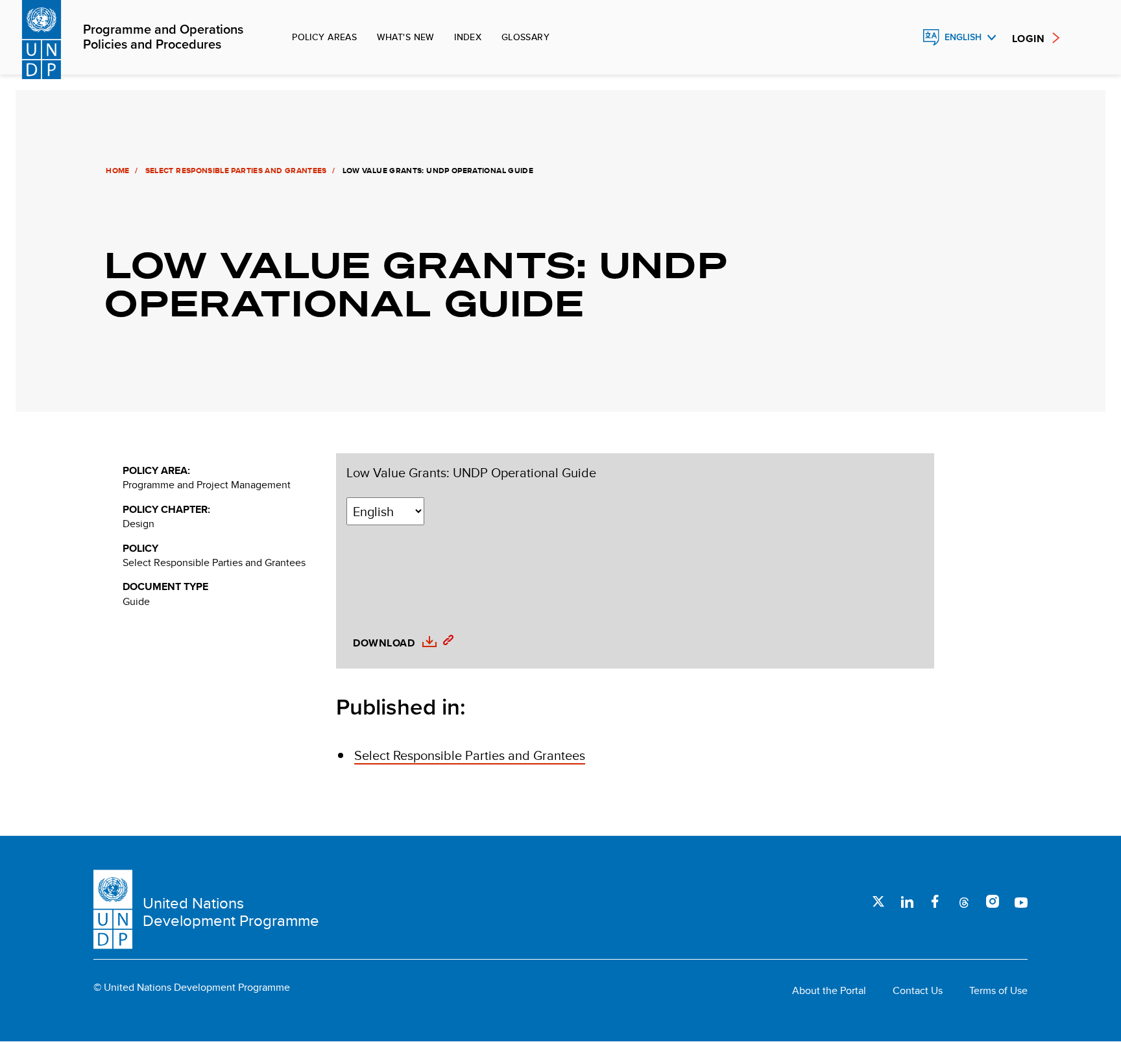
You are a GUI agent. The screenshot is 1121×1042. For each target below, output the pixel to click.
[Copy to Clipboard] (445, 642)
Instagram (992, 901)
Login (1028, 38)
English (963, 37)
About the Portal (829, 991)
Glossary (525, 36)
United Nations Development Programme (231, 912)
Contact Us (918, 991)
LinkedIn (906, 901)
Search (903, 37)
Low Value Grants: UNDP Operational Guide (471, 473)
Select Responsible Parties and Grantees (236, 170)
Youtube (1021, 901)
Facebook (935, 901)
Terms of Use (998, 991)
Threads (964, 901)
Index (467, 36)
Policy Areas (324, 36)
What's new (406, 36)
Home (118, 170)
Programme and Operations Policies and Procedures (163, 38)
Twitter (878, 901)
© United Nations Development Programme (191, 987)
